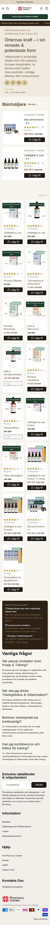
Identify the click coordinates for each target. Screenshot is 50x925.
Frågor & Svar (8, 870)
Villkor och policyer (40, 919)
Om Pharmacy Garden (12, 856)
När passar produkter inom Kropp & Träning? (21, 663)
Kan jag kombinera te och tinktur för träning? (21, 746)
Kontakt (5, 860)
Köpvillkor (6, 822)
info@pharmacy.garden (12, 887)
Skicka (39, 784)
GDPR (5, 865)
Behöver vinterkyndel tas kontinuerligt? (20, 719)
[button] (43, 195)
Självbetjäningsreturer (11, 836)
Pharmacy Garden (15, 905)
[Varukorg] (47, 8)
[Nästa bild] (43, 17)
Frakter (5, 831)
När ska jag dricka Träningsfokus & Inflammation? (25, 693)
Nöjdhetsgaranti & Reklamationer (16, 826)
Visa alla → (33, 104)
